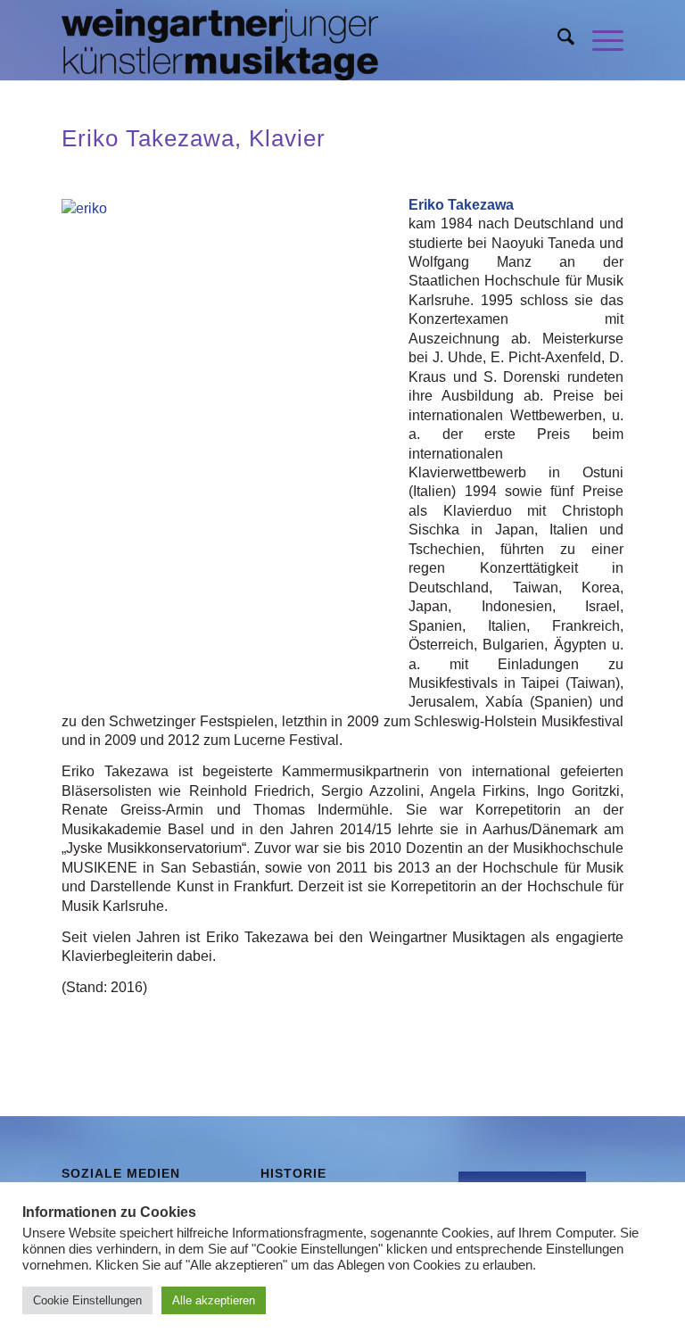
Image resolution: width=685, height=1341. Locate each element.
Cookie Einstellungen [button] (87, 1300)
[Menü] (598, 40)
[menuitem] (557, 40)
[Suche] (557, 40)
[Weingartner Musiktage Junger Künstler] (220, 40)
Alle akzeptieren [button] (213, 1300)
